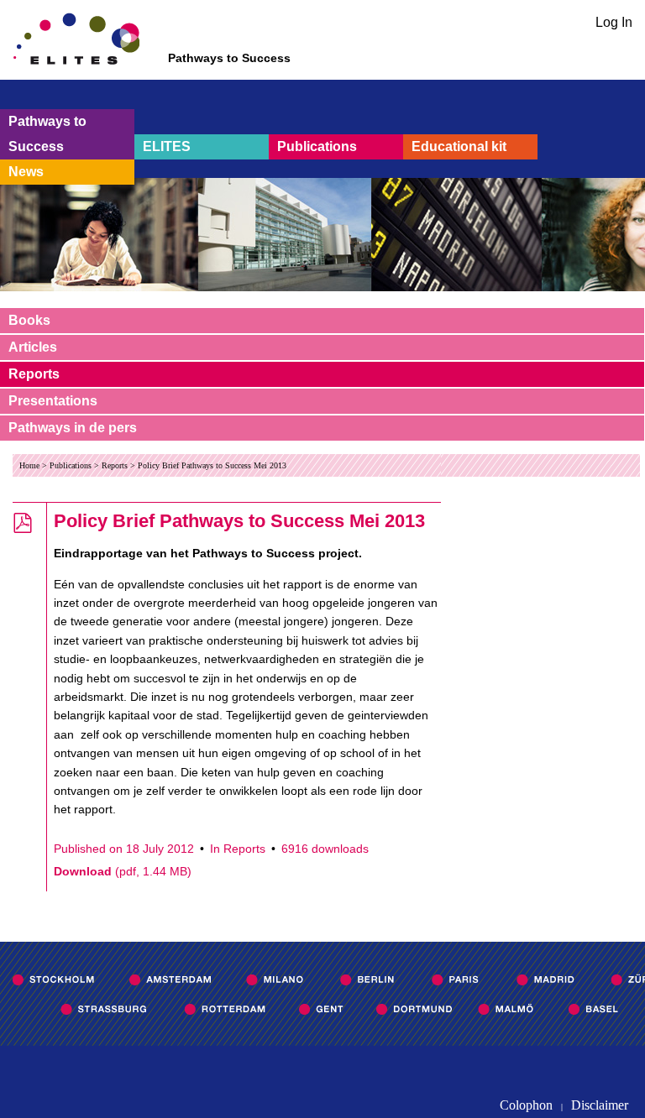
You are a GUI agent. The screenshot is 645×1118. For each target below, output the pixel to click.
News (26, 172)
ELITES (167, 146)
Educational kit (459, 146)
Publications (317, 146)
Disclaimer (599, 1105)
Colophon (526, 1105)
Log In (613, 22)
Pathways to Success (47, 134)
